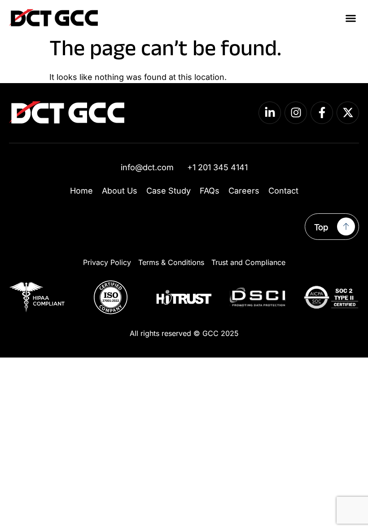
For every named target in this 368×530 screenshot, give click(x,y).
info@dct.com (147, 167)
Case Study (168, 190)
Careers (243, 190)
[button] (350, 17)
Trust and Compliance (248, 262)
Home (81, 190)
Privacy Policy (107, 262)
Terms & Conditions (171, 262)
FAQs (209, 190)
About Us (119, 190)
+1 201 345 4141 (217, 167)
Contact (283, 190)
